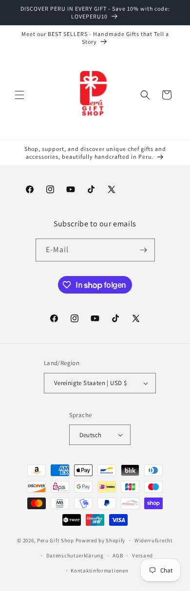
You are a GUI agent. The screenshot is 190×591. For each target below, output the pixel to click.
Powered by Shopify (101, 540)
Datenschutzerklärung (75, 555)
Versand (142, 555)
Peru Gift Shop (55, 540)
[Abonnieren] (143, 250)
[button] (19, 95)
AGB (118, 555)
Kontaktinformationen (99, 570)
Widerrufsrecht (153, 540)
